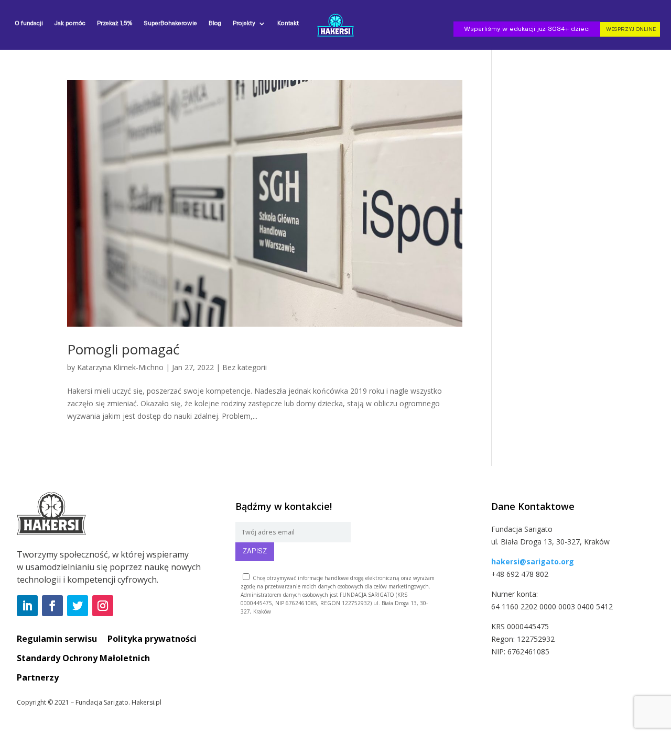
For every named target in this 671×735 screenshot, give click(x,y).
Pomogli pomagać (123, 349)
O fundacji (29, 23)
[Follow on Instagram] (102, 605)
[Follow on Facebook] (52, 605)
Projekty (244, 23)
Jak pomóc (70, 23)
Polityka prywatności (152, 638)
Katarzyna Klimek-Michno (120, 367)
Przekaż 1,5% (114, 23)
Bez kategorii (244, 367)
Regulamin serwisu (57, 638)
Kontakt (288, 23)
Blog (215, 23)
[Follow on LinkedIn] (27, 605)
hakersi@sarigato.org (532, 561)
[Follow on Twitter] (77, 605)
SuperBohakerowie (170, 23)
